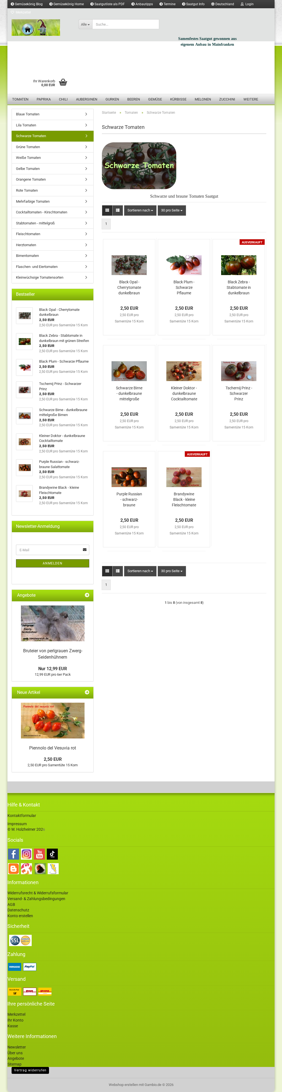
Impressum (17, 824)
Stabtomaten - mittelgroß (35, 223)
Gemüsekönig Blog (28, 4)
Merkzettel (22, 12)
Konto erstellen (20, 916)
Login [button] (249, 4)
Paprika (44, 99)
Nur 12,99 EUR (52, 668)
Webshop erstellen (123, 1085)
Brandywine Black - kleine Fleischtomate (184, 499)
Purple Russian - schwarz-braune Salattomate (129, 500)
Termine (169, 4)
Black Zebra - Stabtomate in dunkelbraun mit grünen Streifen (239, 288)
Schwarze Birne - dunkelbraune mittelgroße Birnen (129, 394)
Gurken (112, 99)
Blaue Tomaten (27, 114)
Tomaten (20, 99)
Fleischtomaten (28, 234)
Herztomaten (26, 245)
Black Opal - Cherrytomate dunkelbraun (129, 287)
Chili (63, 99)
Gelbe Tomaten (28, 169)
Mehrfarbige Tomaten (33, 201)
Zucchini (227, 99)
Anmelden (53, 563)
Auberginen (86, 99)
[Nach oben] (267, 1083)
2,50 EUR (53, 759)
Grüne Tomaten (28, 147)
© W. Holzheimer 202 (25, 829)
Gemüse (155, 99)
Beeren (133, 99)
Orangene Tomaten (31, 179)
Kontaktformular (21, 815)
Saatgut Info (195, 4)
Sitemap (14, 1064)
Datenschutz (18, 910)
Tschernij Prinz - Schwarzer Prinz (239, 393)
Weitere (250, 99)
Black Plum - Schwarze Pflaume (183, 287)
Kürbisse (178, 99)
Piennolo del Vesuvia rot (52, 748)
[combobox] (140, 210)
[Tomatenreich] (41, 28)
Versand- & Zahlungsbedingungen (36, 899)
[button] (222, 4)
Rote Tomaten (27, 190)
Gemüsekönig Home (68, 4)
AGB (11, 904)
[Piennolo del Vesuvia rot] (53, 720)
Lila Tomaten (26, 125)
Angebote (15, 1058)
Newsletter (16, 1047)
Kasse (12, 1026)
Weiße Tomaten (28, 158)
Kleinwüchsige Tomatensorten (39, 277)
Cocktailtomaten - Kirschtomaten (41, 212)
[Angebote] (87, 595)
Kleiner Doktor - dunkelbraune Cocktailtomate (184, 393)
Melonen (203, 99)
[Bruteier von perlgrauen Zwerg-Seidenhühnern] (53, 623)
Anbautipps (144, 4)
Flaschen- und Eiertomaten (37, 267)
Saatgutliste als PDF (109, 4)
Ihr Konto (15, 1020)
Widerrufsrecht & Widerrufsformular (37, 893)
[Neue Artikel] (87, 692)
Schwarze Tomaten (31, 136)
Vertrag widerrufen (30, 1070)
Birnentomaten (27, 256)
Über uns (15, 1053)
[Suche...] (154, 24)
